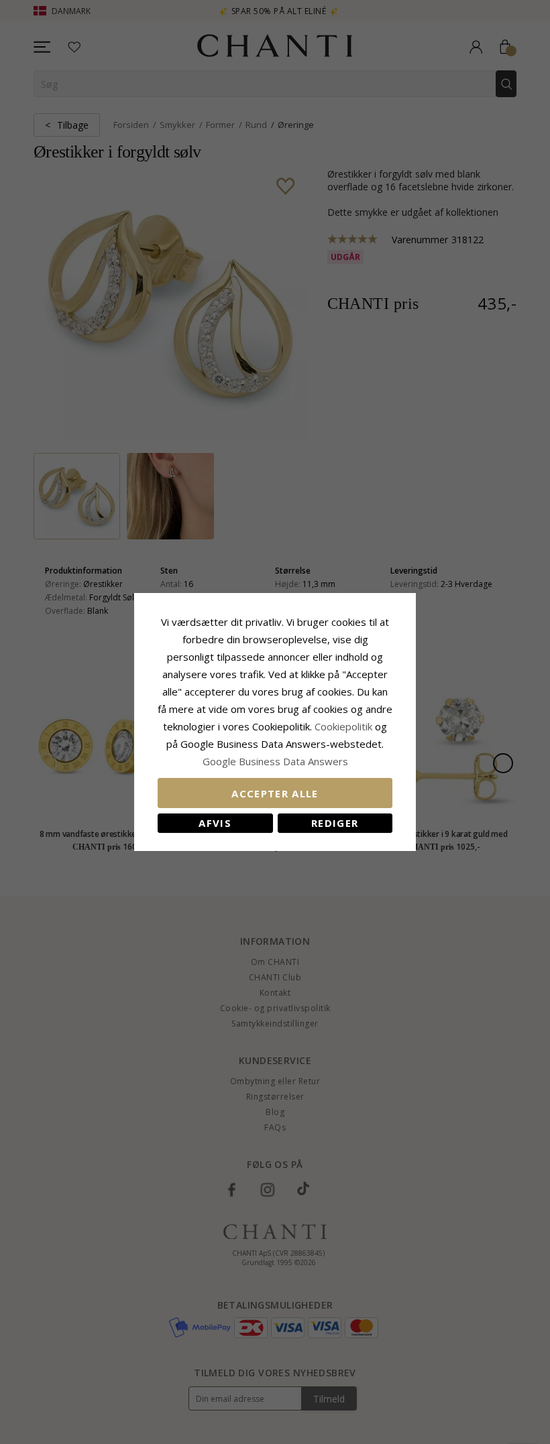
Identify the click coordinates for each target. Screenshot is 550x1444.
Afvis (215, 823)
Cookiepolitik (343, 726)
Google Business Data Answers (275, 761)
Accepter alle (275, 793)
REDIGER (334, 823)
